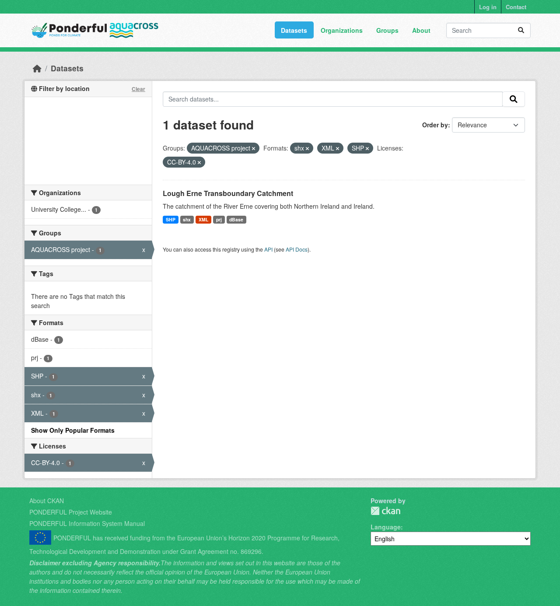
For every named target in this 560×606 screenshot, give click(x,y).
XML (203, 219)
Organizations (342, 30)
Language (386, 526)
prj (219, 219)
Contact (516, 7)
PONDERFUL (385, 510)
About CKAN (46, 500)
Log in (488, 7)
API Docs (297, 249)
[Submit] (521, 30)
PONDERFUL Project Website (70, 512)
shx (187, 219)
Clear (138, 89)
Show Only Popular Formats (73, 430)
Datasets (294, 30)
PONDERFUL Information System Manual (87, 523)
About (421, 30)
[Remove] (253, 148)
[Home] (37, 68)
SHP (170, 219)
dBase (236, 219)
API (268, 249)
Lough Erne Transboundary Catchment (228, 193)
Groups (387, 30)
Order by (435, 124)
